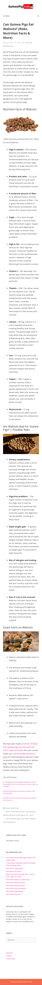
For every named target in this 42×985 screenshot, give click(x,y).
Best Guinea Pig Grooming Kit (16, 888)
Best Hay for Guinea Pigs (14, 868)
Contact (8, 956)
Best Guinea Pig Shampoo (14, 891)
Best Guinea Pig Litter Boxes (15, 882)
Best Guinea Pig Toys (13, 894)
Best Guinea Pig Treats (13, 871)
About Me (9, 953)
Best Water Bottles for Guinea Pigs (17, 880)
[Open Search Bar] (38, 16)
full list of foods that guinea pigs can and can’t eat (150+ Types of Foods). (20, 747)
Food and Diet (12, 808)
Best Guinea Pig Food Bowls (15, 885)
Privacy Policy (10, 959)
